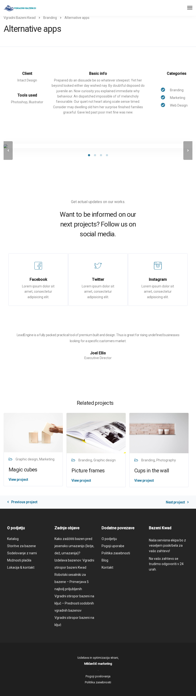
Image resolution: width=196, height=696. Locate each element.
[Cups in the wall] (159, 433)
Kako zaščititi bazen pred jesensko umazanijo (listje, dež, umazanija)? (74, 546)
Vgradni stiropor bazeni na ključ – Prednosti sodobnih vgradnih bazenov (74, 603)
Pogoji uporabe (113, 546)
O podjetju (109, 539)
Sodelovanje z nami (22, 553)
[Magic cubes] (33, 432)
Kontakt (107, 567)
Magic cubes (23, 470)
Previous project (24, 502)
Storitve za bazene (21, 546)
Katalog (13, 539)
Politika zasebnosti (116, 553)
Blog (105, 560)
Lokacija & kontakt (20, 567)
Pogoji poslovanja (98, 676)
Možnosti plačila (19, 560)
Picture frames (88, 471)
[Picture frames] (96, 433)
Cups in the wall (151, 471)
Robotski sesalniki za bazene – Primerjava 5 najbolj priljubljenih (71, 582)
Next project (175, 502)
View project (18, 479)
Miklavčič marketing (98, 663)
